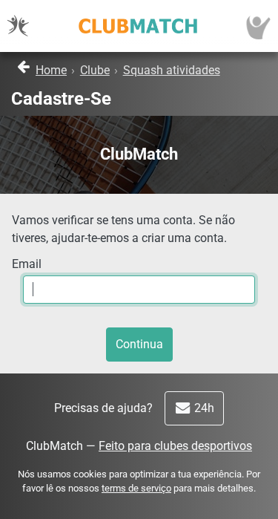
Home (51, 70)
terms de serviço (136, 488)
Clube (95, 70)
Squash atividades (171, 70)
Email (27, 264)
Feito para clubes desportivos (175, 446)
